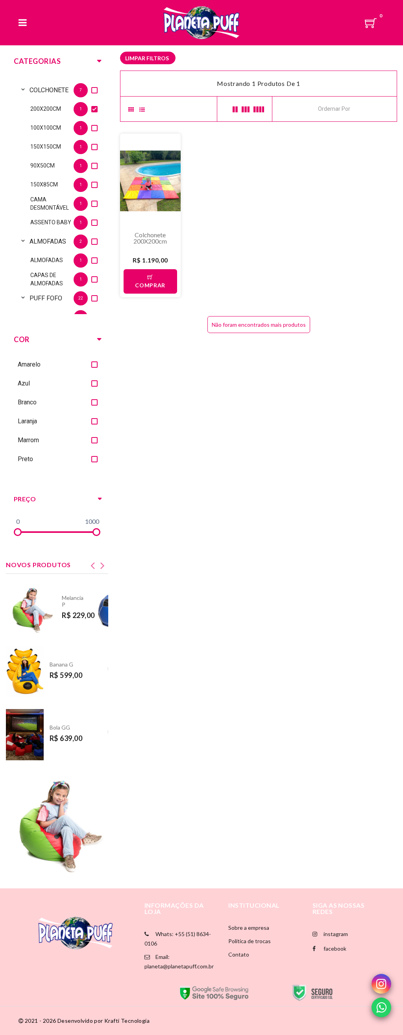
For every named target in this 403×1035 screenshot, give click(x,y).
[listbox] (57, 196)
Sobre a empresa (248, 927)
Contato (238, 954)
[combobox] (353, 108)
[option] (65, 90)
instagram (335, 934)
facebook (334, 948)
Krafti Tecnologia (127, 1020)
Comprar (150, 285)
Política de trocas (249, 941)
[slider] (18, 532)
